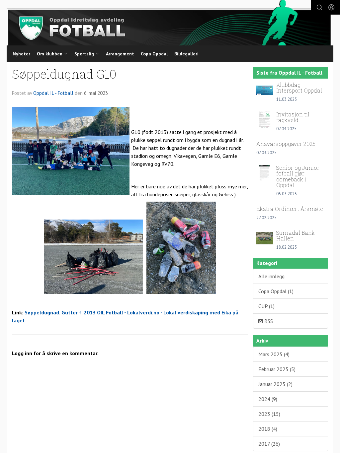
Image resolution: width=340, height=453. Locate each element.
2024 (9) (267, 399)
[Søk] (319, 7)
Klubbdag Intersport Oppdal (299, 87)
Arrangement (120, 54)
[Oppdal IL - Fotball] (169, 22)
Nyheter (21, 54)
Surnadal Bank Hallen (295, 235)
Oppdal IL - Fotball (53, 93)
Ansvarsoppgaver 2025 (285, 143)
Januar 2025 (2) (275, 384)
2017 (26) (269, 443)
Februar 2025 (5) (277, 369)
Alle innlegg (271, 276)
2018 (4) (267, 428)
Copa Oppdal (154, 54)
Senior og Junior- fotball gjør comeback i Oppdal (298, 176)
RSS (268, 321)
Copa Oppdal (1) (276, 291)
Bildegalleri (186, 54)
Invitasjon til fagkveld (292, 117)
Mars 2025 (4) (274, 354)
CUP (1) (266, 306)
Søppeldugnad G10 (64, 74)
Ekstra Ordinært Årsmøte (289, 208)
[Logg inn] (331, 7)
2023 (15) (269, 414)
